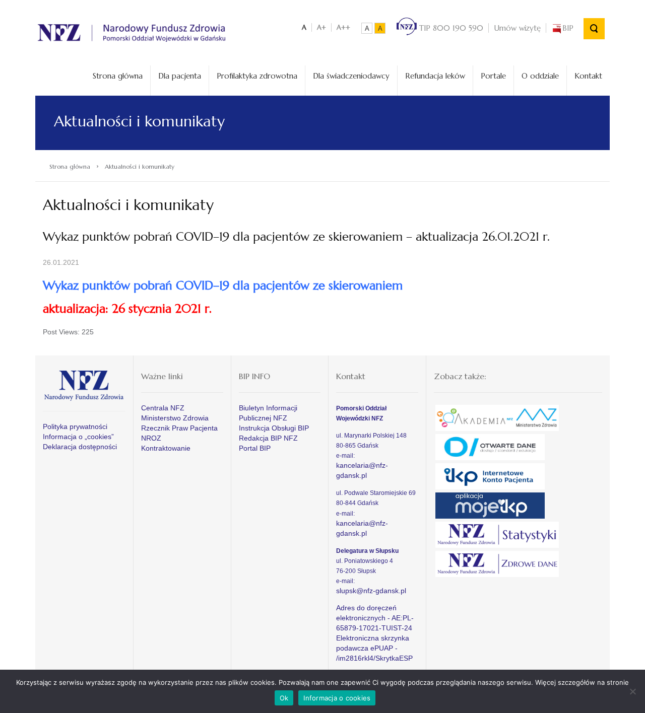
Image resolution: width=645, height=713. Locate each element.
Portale (493, 76)
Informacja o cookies (336, 698)
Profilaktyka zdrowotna (257, 76)
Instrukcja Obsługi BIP (274, 428)
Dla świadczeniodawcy (351, 76)
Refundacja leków (435, 76)
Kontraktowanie (165, 448)
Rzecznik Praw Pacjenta (179, 428)
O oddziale (540, 76)
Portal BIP (255, 448)
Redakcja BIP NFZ (268, 438)
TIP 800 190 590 (450, 28)
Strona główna (118, 76)
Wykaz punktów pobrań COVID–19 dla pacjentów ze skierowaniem (223, 285)
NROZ (151, 438)
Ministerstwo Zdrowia (175, 418)
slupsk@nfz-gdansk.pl (371, 591)
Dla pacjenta (179, 76)
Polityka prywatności (75, 426)
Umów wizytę (517, 28)
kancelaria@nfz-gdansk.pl (362, 470)
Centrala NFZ (162, 408)
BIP (567, 28)
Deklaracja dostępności (80, 447)
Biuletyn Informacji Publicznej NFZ (268, 413)
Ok (284, 698)
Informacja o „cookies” (78, 437)
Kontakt (588, 76)
